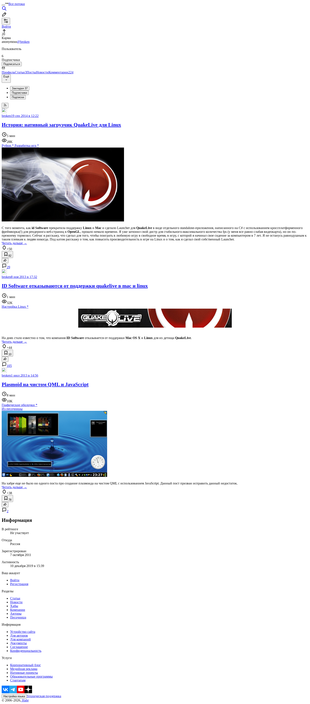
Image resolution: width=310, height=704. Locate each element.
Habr (25, 700)
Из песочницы (12, 409)
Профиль (8, 72)
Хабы (14, 606)
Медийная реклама (23, 669)
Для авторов (19, 635)
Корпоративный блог (25, 665)
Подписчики (19, 92)
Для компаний (20, 639)
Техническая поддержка (44, 696)
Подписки (18, 97)
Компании (17, 610)
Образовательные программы (31, 676)
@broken (23, 41)
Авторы (16, 613)
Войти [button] (6, 26)
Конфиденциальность (25, 650)
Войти (14, 580)
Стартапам (18, 680)
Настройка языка (14, 696)
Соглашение (19, 647)
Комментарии (61, 72)
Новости (42, 72)
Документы (18, 643)
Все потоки (16, 4)
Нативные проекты (24, 672)
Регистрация (19, 584)
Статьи (21, 72)
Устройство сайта (22, 631)
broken (6, 116)
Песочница (18, 617)
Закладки (20, 88)
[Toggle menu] (3, 5)
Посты (31, 72)
